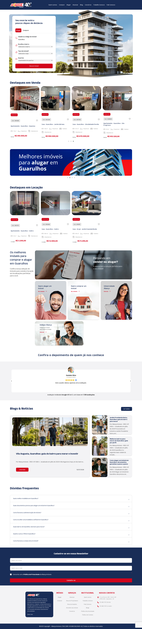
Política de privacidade (87, 611)
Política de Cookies (87, 615)
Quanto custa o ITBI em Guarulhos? (24, 534)
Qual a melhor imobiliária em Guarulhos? (25, 498)
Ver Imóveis (41, 291)
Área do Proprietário (72, 600)
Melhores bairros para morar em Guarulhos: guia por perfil (119, 440)
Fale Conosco (111, 5)
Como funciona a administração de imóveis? (27, 512)
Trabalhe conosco (88, 600)
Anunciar (75, 5)
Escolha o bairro (23, 44)
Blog (81, 5)
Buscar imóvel (34, 66)
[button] (69, 141)
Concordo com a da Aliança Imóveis (32, 574)
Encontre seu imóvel (72, 607)
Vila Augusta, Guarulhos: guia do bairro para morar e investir (47, 453)
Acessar (106, 291)
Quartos (21, 58)
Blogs (87, 607)
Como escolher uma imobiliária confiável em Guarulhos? (30, 519)
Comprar (62, 5)
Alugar (69, 5)
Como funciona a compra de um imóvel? (25, 541)
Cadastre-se (71, 580)
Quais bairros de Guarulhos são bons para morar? (29, 527)
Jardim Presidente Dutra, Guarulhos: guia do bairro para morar (118, 419)
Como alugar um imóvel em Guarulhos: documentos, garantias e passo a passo (119, 462)
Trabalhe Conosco (99, 5)
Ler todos (126, 409)
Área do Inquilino (72, 604)
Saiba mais (30, 614)
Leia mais (22, 469)
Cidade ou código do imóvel (27, 36)
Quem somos (52, 5)
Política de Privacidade (32, 574)
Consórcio (88, 5)
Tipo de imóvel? (23, 51)
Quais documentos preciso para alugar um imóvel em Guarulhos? (33, 505)
